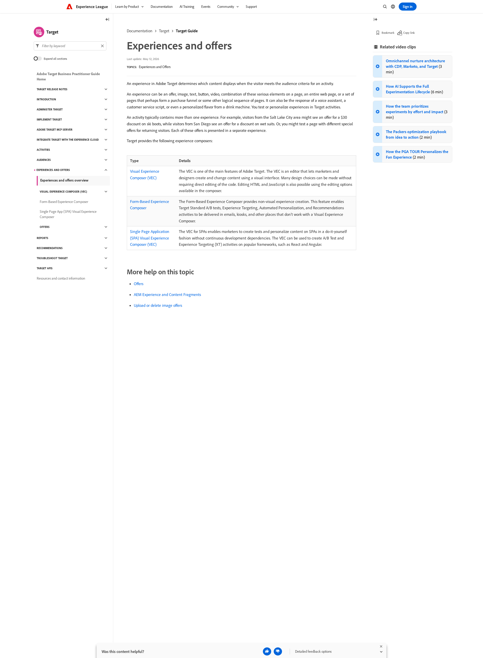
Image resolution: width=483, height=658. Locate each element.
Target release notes (52, 89)
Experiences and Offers (155, 67)
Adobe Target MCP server (54, 129)
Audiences (44, 160)
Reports (42, 238)
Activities (43, 150)
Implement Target (49, 119)
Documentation (139, 30)
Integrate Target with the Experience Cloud (68, 139)
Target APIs (45, 268)
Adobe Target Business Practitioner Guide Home (68, 76)
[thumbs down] (278, 651)
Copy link (409, 33)
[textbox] (70, 45)
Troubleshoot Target (52, 258)
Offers (138, 283)
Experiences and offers (53, 170)
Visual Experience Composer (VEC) (63, 191)
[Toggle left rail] (107, 20)
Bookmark (388, 33)
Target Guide (187, 30)
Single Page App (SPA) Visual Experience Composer (68, 214)
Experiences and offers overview (64, 180)
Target (164, 30)
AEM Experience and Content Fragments (167, 294)
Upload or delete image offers (158, 305)
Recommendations (50, 248)
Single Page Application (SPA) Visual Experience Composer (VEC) (149, 238)
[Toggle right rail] (375, 20)
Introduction (46, 99)
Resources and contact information (61, 278)
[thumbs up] (267, 651)
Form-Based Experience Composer (64, 201)
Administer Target (50, 109)
